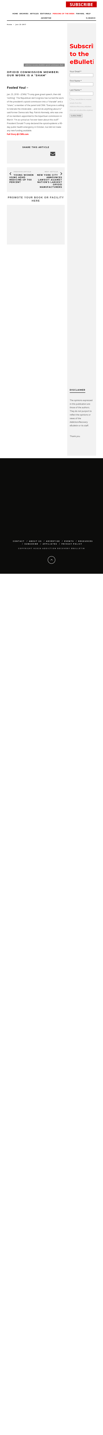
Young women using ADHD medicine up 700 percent (21, 179)
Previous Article (22, 172)
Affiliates (50, 544)
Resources (85, 541)
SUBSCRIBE (81, 4)
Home (15, 14)
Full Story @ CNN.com (18, 134)
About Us (35, 541)
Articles (34, 14)
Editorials (45, 14)
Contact (19, 541)
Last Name (76, 90)
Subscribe (31, 544)
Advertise (46, 18)
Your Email (75, 71)
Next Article (51, 172)
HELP (88, 14)
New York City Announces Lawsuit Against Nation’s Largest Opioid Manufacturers (49, 181)
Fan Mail (80, 14)
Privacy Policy (72, 544)
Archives (23, 14)
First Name (76, 80)
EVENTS (69, 541)
